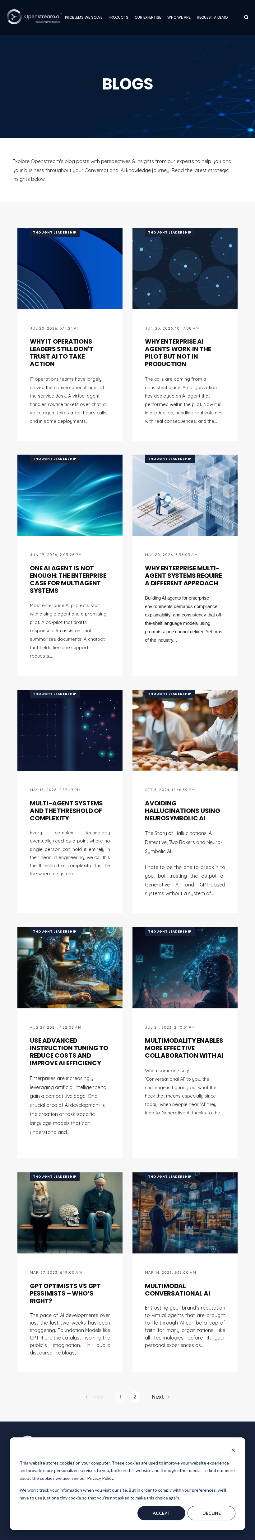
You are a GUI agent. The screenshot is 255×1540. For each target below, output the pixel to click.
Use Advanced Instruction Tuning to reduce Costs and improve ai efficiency (69, 1051)
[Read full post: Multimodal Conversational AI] (185, 1212)
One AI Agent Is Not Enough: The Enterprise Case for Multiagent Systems (68, 579)
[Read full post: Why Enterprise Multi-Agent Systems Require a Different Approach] (185, 495)
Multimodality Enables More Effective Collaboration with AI (184, 1048)
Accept (161, 1513)
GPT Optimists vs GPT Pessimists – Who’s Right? (65, 1293)
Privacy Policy (100, 1478)
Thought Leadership (54, 232)
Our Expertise (148, 17)
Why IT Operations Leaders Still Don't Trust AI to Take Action (61, 352)
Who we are (179, 17)
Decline (211, 1513)
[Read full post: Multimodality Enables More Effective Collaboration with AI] (185, 967)
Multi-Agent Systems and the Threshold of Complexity (66, 811)
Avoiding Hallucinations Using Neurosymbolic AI (182, 811)
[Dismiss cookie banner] (233, 1451)
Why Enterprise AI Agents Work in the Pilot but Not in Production (178, 352)
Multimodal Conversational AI (177, 1290)
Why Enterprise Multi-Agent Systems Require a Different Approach (183, 575)
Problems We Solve (83, 17)
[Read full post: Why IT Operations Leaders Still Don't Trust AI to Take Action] (70, 268)
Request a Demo (212, 17)
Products (118, 17)
